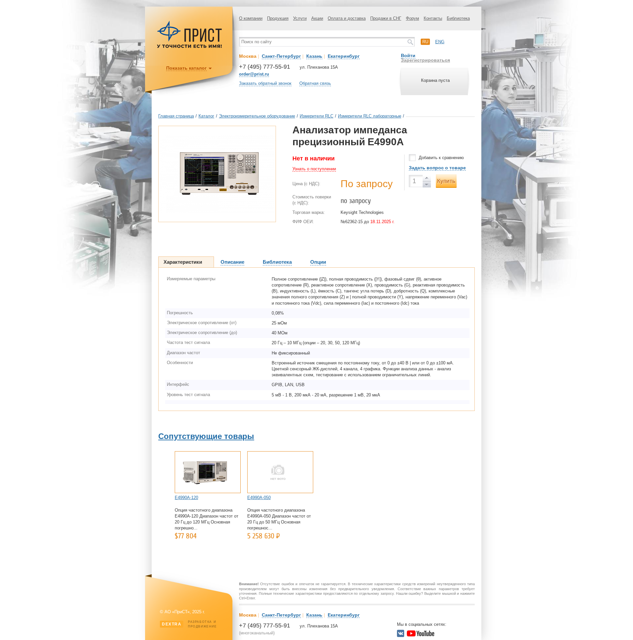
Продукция (277, 18)
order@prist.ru (254, 74)
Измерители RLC (316, 116)
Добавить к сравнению (441, 157)
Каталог (206, 116)
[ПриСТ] (190, 47)
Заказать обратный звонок (265, 83)
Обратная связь (315, 83)
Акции (317, 18)
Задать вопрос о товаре (437, 167)
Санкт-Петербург (281, 56)
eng (439, 41)
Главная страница (176, 116)
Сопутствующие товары (206, 436)
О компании (250, 18)
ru (425, 41)
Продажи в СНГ (385, 18)
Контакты (433, 18)
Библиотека (458, 18)
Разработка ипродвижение (189, 624)
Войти (408, 55)
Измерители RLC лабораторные (369, 116)
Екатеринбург (344, 56)
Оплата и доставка (347, 18)
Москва (247, 56)
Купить (446, 181)
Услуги (300, 18)
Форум (412, 18)
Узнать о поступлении (314, 168)
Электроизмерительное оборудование (257, 116)
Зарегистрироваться (425, 60)
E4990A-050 (259, 497)
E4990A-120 (186, 497)
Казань (314, 56)
